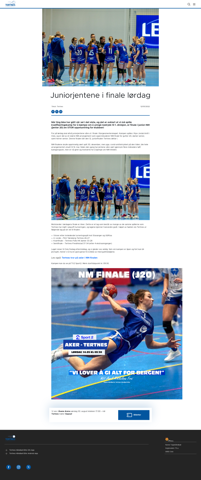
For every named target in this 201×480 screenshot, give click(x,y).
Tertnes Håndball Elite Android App (23, 453)
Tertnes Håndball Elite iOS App (21, 450)
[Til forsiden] (10, 4)
